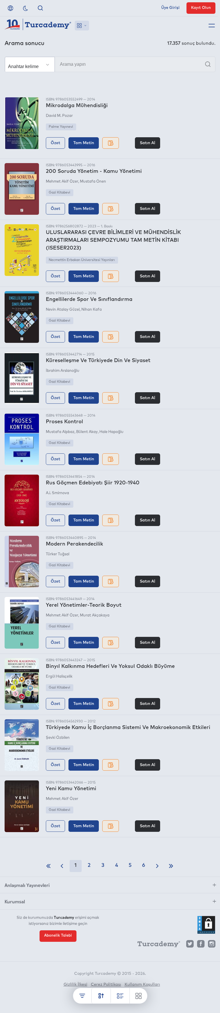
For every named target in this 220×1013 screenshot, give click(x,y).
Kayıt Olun (201, 8)
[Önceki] (62, 866)
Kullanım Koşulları (142, 985)
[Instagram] (211, 945)
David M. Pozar (59, 116)
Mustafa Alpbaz (60, 432)
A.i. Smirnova (57, 493)
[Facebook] (201, 945)
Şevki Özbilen (58, 738)
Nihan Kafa (91, 310)
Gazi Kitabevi (59, 192)
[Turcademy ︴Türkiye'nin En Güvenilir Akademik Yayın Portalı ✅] (38, 25)
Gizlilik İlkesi (75, 985)
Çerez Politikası (106, 985)
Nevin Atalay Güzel (63, 310)
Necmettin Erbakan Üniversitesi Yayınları (82, 260)
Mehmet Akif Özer (62, 181)
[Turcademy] (156, 945)
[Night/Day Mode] (25, 8)
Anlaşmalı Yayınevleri (27, 884)
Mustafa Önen (93, 181)
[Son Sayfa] (171, 866)
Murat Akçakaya (94, 615)
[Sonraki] (157, 866)
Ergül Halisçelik (59, 676)
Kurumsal (15, 901)
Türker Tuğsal (57, 554)
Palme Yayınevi (61, 127)
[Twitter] (190, 945)
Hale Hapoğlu (111, 432)
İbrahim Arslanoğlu (62, 371)
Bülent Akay (87, 432)
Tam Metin (83, 143)
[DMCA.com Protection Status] (206, 925)
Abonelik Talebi (58, 935)
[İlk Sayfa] (48, 866)
